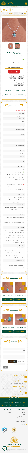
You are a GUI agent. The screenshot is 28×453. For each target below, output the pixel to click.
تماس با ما (22, 415)
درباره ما (23, 412)
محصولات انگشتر (21, 417)
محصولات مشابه (8, 91)
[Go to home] (25, 13)
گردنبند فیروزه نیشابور (18, 85)
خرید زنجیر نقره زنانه (19, 60)
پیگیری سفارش (7, 412)
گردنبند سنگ (20, 78)
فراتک (8, 450)
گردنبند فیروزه (13, 78)
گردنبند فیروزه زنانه (19, 83)
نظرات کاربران (8, 94)
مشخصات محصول (20, 91)
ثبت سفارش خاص (20, 421)
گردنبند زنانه (14, 76)
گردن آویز (21, 76)
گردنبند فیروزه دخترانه (18, 81)
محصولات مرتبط (20, 94)
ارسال (5, 367)
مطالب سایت (22, 419)
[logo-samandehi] (14, 430)
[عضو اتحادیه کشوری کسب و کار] (4, 430)
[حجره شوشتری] (14, 3)
